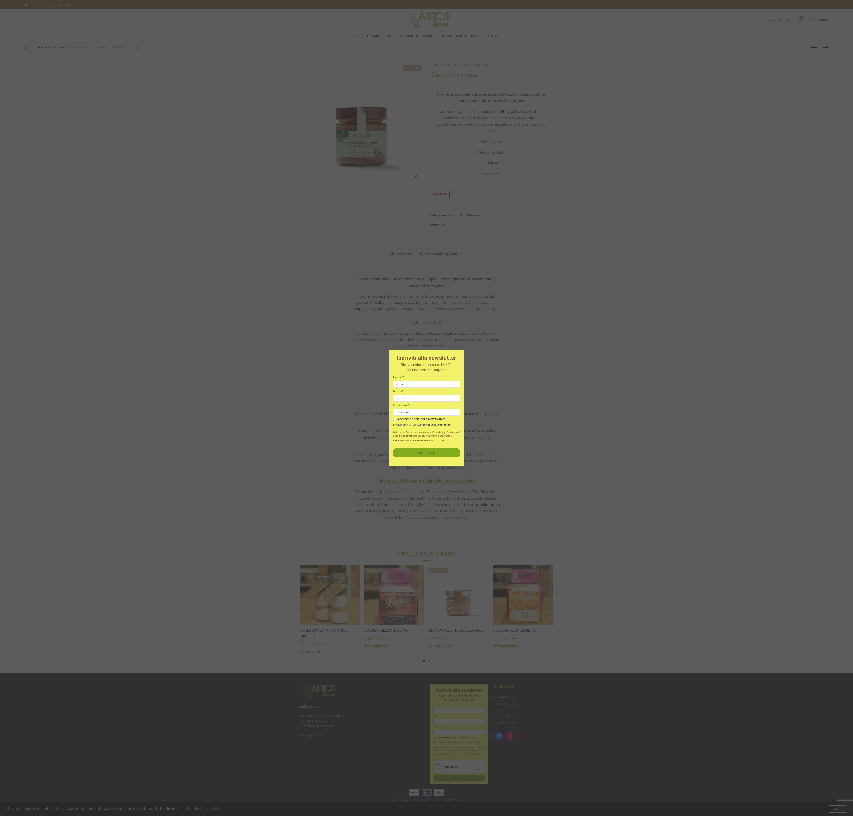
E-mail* (398, 377)
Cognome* (401, 405)
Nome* (398, 391)
